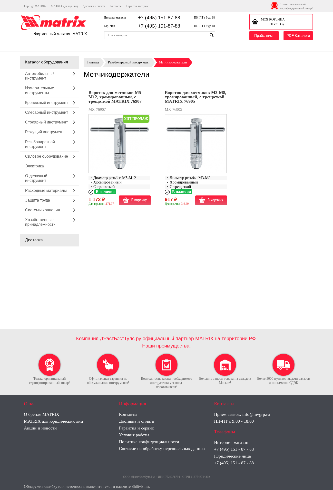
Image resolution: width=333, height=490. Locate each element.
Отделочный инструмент (36, 178)
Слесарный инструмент (46, 112)
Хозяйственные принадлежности (40, 222)
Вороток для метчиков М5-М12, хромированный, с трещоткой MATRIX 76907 (115, 97)
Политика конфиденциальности (149, 441)
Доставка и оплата (94, 6)
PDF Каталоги (298, 35)
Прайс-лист (264, 35)
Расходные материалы (46, 190)
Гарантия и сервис (137, 6)
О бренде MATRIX (34, 6)
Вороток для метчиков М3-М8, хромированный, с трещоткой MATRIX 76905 (195, 97)
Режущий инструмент (44, 132)
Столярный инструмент (46, 122)
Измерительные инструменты (39, 90)
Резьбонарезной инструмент (40, 144)
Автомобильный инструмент (40, 75)
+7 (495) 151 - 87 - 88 (234, 449)
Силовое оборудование (46, 156)
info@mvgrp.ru (256, 414)
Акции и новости (40, 428)
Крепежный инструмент (46, 103)
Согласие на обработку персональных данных (162, 448)
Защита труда (37, 200)
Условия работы (134, 434)
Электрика (34, 166)
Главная (93, 62)
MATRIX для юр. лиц (64, 6)
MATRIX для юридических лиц (53, 421)
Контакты (115, 6)
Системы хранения (42, 210)
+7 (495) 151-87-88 (159, 17)
